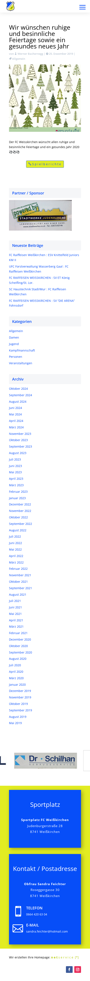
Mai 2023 (15, 472)
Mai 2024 (15, 414)
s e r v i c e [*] (65, 957)
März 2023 (16, 485)
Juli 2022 (15, 536)
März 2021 (16, 626)
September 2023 (20, 446)
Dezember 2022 (20, 504)
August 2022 (17, 530)
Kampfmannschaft (22, 350)
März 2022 (16, 562)
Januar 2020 (17, 685)
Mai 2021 (15, 614)
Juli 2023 (15, 459)
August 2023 (17, 453)
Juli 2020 (15, 665)
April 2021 (16, 620)
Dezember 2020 (20, 639)
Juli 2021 (15, 601)
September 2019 (20, 710)
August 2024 (17, 402)
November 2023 (20, 434)
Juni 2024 (15, 408)
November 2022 (20, 511)
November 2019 (20, 697)
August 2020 (17, 659)
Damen (14, 337)
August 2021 (17, 594)
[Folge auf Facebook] (69, 969)
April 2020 (16, 672)
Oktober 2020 (18, 646)
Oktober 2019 (18, 704)
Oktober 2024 (18, 389)
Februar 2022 (18, 569)
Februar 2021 (18, 633)
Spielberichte (47, 164)
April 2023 (16, 479)
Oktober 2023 (18, 440)
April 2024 (16, 421)
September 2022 (20, 524)
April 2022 (16, 556)
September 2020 (20, 652)
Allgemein (18, 59)
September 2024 (20, 395)
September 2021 (20, 588)
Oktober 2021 (18, 582)
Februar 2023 (18, 492)
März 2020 (16, 678)
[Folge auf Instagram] (77, 969)
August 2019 (17, 717)
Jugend (14, 344)
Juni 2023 (15, 466)
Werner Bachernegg (30, 54)
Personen (15, 357)
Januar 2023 (17, 498)
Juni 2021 (15, 607)
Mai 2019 (15, 723)
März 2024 (16, 427)
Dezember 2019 (20, 691)
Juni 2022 (15, 543)
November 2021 (20, 575)
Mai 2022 (15, 549)
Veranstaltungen (20, 363)
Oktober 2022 (18, 517)
